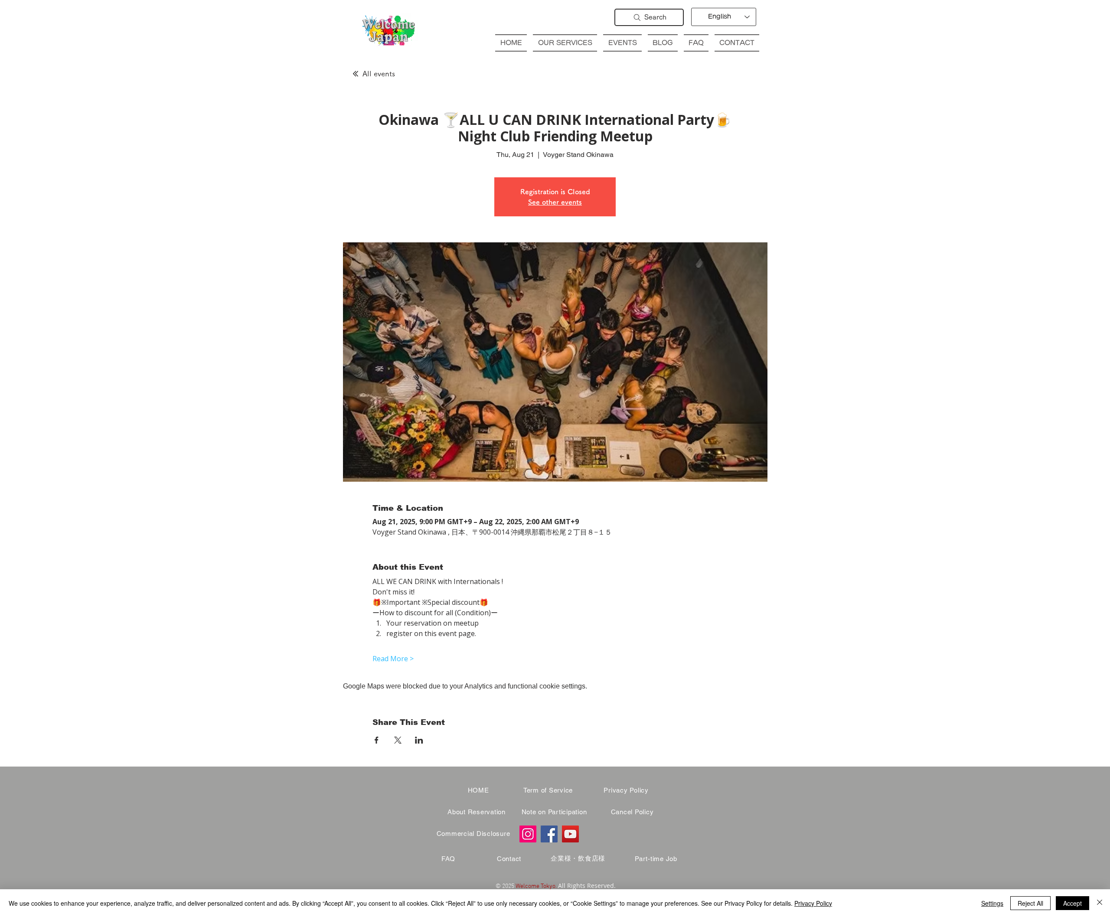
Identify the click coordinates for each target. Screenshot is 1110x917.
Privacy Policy (813, 903)
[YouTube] (570, 834)
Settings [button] (992, 903)
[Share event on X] (398, 740)
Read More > (393, 658)
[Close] (1099, 903)
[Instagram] (527, 834)
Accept (1072, 903)
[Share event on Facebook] (376, 740)
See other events (555, 202)
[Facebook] (549, 834)
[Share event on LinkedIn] (419, 740)
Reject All (1030, 903)
